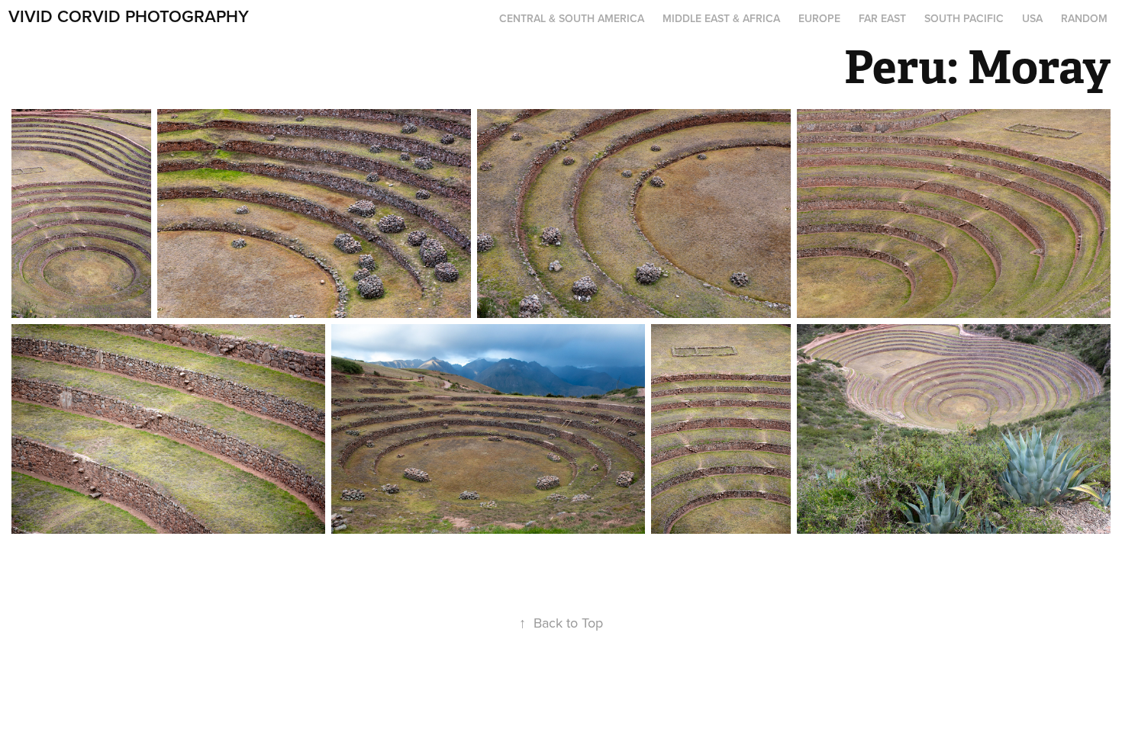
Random (1084, 18)
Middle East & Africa (721, 18)
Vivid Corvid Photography (128, 16)
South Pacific (964, 18)
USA (1032, 18)
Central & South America (571, 18)
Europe (819, 18)
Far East (882, 18)
